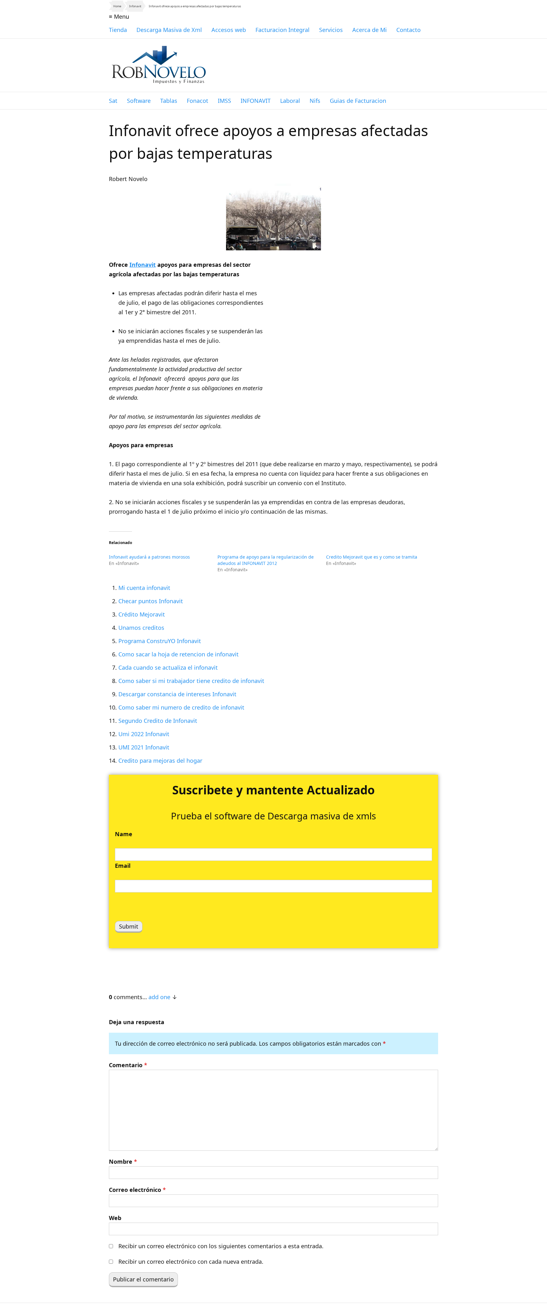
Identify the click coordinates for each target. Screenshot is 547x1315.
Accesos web (228, 30)
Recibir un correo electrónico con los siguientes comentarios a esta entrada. (221, 1246)
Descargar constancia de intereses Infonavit (177, 694)
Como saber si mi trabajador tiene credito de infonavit (191, 681)
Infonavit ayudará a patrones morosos (149, 557)
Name (123, 834)
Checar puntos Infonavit (150, 601)
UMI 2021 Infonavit (143, 747)
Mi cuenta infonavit (144, 588)
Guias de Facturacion (358, 100)
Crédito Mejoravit (141, 614)
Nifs (315, 100)
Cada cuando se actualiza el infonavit (168, 667)
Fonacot (197, 100)
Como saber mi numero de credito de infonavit (181, 707)
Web (115, 1218)
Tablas (168, 100)
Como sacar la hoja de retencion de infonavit (178, 654)
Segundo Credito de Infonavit (157, 720)
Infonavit (135, 6)
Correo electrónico (137, 1189)
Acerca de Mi (369, 30)
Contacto (408, 30)
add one (159, 997)
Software (139, 100)
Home (117, 6)
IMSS (224, 100)
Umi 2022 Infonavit (143, 734)
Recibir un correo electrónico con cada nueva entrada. (190, 1261)
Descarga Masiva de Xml (169, 30)
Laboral (290, 100)
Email (122, 865)
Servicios (331, 30)
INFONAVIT (256, 100)
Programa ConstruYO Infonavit (159, 641)
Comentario (128, 1065)
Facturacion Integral (282, 30)
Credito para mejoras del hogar (160, 760)
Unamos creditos (141, 627)
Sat (113, 100)
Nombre (123, 1161)
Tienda (118, 30)
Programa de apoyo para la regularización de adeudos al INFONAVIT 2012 (265, 560)
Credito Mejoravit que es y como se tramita (371, 557)
